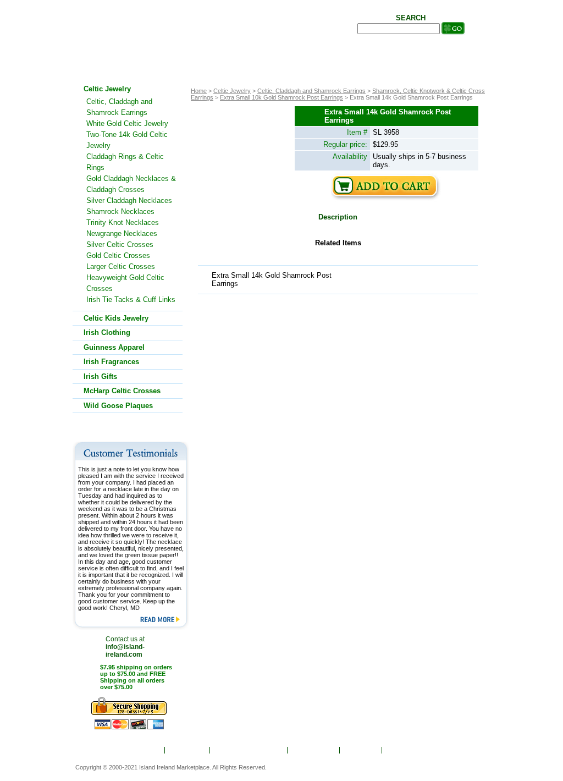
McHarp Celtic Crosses (122, 391)
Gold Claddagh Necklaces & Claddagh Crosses (131, 184)
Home (148, 750)
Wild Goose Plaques (118, 406)
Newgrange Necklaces (121, 233)
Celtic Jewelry (232, 90)
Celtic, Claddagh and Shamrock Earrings (311, 90)
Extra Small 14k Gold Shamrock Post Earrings (272, 279)
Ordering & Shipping (249, 750)
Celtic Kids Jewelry (116, 318)
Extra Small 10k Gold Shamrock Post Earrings (281, 97)
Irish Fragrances (111, 362)
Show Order (314, 750)
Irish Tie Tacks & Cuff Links (130, 299)
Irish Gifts (100, 376)
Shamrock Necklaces (120, 211)
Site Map (361, 750)
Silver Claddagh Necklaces (129, 200)
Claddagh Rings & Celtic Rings (125, 162)
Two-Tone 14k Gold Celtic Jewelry (127, 140)
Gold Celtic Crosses (118, 255)
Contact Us (407, 750)
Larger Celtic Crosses (120, 266)
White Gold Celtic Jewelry (127, 123)
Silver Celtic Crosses (119, 244)
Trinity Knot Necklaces (122, 222)
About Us (188, 750)
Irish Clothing (107, 332)
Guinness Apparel (114, 347)
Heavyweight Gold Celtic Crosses (125, 283)
